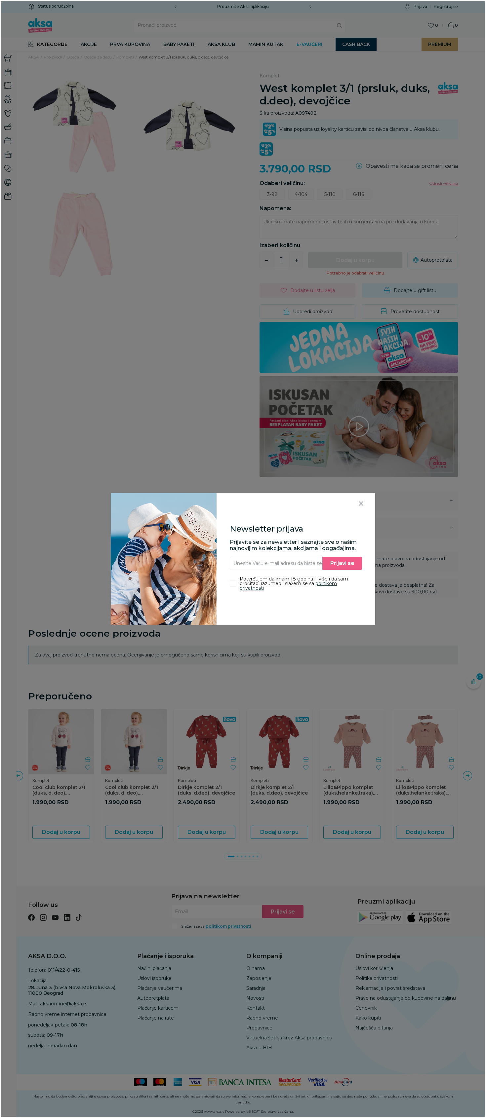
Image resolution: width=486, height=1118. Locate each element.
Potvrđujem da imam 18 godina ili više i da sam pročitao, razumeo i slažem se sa (294, 583)
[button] (361, 503)
